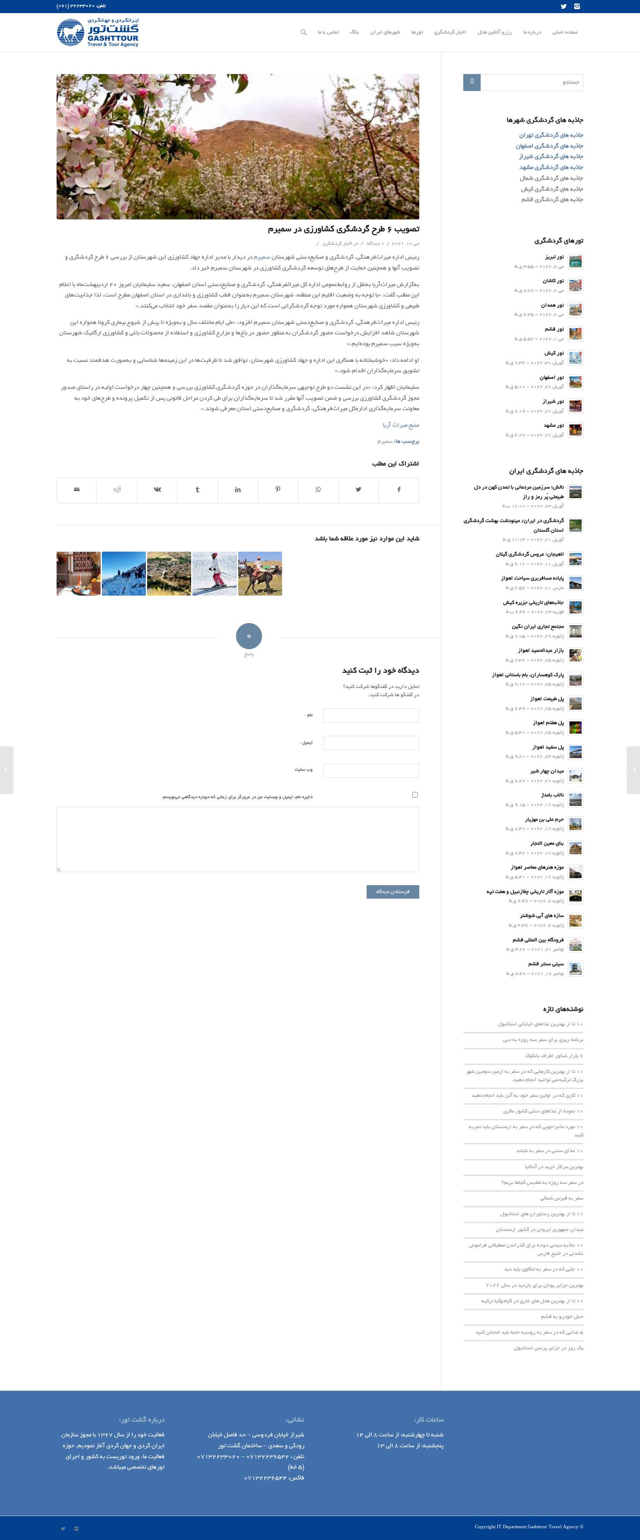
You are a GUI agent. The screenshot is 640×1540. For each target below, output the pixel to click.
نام (308, 715)
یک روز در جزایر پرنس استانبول (548, 1348)
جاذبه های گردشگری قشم (552, 200)
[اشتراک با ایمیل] (77, 490)
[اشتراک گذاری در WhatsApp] (318, 490)
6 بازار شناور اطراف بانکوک (554, 1056)
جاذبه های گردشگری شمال (551, 178)
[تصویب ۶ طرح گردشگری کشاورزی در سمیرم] (238, 146)
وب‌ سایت (304, 770)
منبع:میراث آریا (401, 425)
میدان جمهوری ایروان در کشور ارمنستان (539, 1230)
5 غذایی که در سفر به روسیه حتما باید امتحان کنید (529, 1332)
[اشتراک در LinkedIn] (238, 490)
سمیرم (262, 257)
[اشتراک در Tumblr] (197, 490)
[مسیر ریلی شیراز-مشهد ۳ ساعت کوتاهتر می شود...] (633, 770)
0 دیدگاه (375, 243)
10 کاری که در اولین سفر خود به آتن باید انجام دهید (527, 1096)
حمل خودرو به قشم (562, 1317)
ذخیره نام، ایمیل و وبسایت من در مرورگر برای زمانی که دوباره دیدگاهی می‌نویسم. (237, 797)
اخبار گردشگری (337, 243)
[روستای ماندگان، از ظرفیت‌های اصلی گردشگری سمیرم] (169, 574)
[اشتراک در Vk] (157, 490)
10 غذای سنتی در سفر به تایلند (549, 1151)
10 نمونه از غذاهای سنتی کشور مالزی (543, 1111)
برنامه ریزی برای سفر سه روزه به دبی (543, 1040)
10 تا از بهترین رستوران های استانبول (541, 1214)
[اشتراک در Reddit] (117, 490)
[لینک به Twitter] (563, 6)
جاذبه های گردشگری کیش (552, 189)
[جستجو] (303, 32)
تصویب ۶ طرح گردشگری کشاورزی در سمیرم (343, 229)
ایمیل (306, 742)
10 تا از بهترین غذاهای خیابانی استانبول (540, 1024)
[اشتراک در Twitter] (358, 490)
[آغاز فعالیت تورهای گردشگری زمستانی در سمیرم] (124, 574)
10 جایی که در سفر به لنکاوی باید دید (543, 1269)
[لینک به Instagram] (576, 6)
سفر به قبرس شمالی (561, 1198)
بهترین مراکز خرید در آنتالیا (554, 1167)
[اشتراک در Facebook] (399, 490)
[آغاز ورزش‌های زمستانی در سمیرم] (214, 574)
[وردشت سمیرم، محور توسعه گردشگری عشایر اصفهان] (260, 574)
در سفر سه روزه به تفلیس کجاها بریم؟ (542, 1183)
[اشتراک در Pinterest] (278, 490)
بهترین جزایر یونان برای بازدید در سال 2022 (534, 1285)
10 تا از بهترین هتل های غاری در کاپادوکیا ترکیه (532, 1301)
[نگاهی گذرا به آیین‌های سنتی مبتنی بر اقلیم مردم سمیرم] (79, 574)
